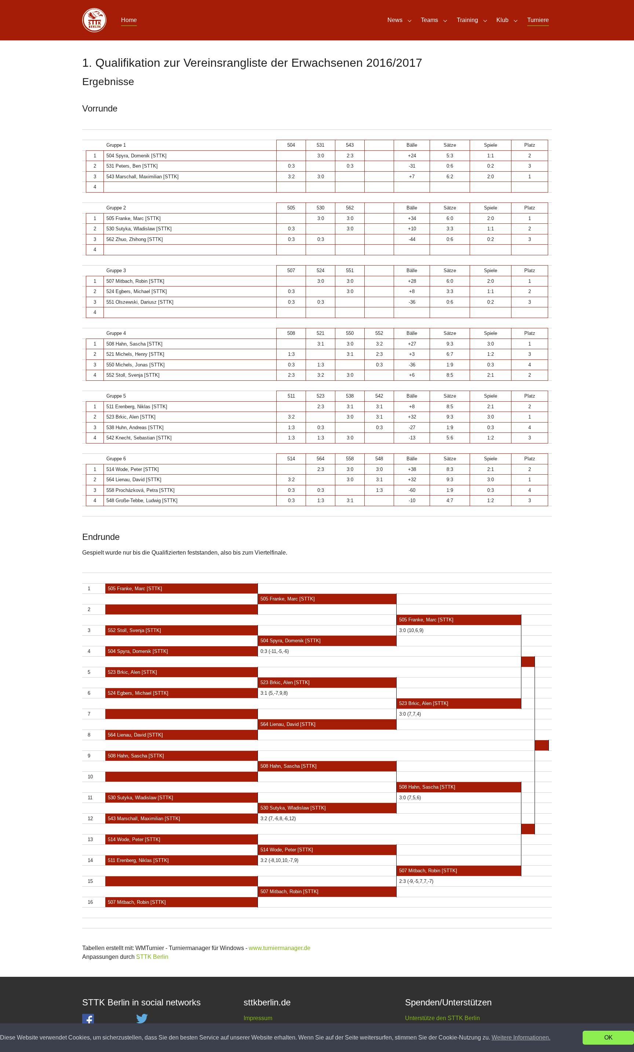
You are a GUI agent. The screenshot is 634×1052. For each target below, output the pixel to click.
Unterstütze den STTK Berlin (442, 1018)
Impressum (258, 1018)
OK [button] (608, 1037)
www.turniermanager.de (279, 948)
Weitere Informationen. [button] (521, 1037)
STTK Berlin (152, 957)
